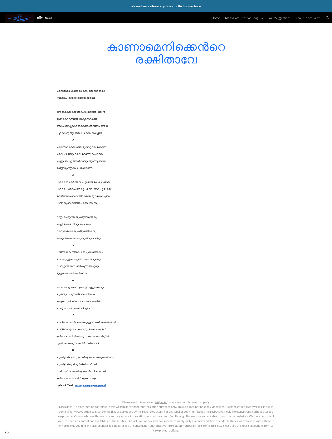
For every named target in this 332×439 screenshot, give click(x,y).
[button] (327, 17)
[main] (166, 52)
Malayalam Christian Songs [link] (242, 18)
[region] (166, 6)
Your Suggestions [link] (279, 18)
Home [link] (216, 18)
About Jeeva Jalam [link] (307, 18)
